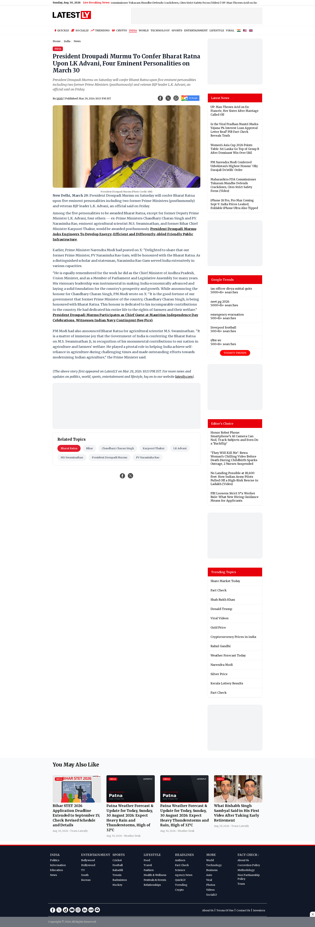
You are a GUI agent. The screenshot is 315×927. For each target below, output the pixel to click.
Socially (82, 30)
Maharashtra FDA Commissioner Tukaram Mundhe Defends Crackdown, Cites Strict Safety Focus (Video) (133, 2)
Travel (148, 865)
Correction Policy (249, 865)
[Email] (97, 910)
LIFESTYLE (216, 30)
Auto (209, 875)
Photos (210, 885)
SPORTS (177, 30)
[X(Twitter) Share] (168, 98)
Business (211, 870)
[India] (239, 30)
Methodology (246, 870)
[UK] (251, 30)
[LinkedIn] (84, 910)
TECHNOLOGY (160, 30)
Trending (102, 30)
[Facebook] (52, 910)
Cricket (117, 860)
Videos (210, 889)
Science (180, 870)
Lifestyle (152, 855)
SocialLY (211, 894)
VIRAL (230, 30)
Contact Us (243, 910)
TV (83, 870)
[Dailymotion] (65, 910)
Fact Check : (248, 855)
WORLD (144, 30)
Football (117, 865)
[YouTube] (72, 910)
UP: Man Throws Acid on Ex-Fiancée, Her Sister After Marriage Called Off (248, 2)
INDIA (133, 30)
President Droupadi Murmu (109, 457)
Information (58, 865)
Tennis (116, 875)
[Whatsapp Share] (176, 98)
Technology (214, 865)
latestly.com (183, 376)
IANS (60, 98)
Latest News (220, 98)
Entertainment (95, 855)
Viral (209, 880)
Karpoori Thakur (154, 448)
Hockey (117, 885)
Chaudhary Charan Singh (118, 448)
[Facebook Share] (160, 98)
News (53, 875)
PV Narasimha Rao (147, 457)
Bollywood (88, 860)
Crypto (121, 30)
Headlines (184, 855)
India (55, 855)
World (210, 860)
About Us (243, 860)
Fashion (149, 870)
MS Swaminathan (72, 457)
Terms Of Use (225, 910)
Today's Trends (235, 352)
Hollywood (88, 865)
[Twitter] (59, 910)
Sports (118, 855)
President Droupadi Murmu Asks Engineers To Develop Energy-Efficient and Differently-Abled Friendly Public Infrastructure (124, 234)
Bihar (89, 448)
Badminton (119, 880)
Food (147, 860)
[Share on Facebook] (122, 475)
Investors (259, 910)
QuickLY (180, 880)
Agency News (183, 875)
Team (241, 883)
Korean (86, 880)
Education (56, 870)
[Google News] (91, 910)
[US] (245, 30)
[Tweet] (130, 475)
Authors (180, 860)
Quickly (63, 30)
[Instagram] (78, 910)
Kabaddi (117, 870)
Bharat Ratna (69, 448)
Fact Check (182, 865)
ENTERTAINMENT (196, 30)
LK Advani (179, 448)
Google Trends (222, 279)
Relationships (152, 885)
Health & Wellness (155, 875)
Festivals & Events (155, 880)
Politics (54, 860)
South (85, 875)
